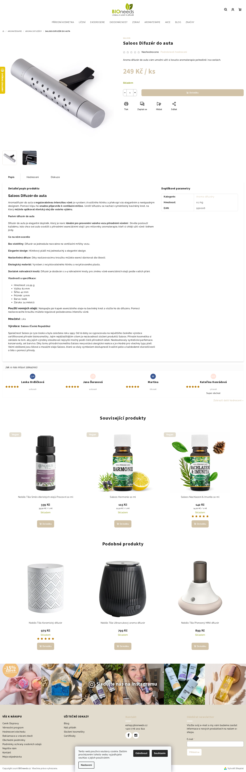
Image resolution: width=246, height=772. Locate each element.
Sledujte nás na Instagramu (126, 684)
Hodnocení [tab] (33, 177)
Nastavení (86, 765)
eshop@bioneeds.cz (136, 725)
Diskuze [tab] (55, 177)
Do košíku (194, 93)
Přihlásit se (194, 752)
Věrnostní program (13, 727)
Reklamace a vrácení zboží (17, 736)
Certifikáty (70, 736)
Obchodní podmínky (13, 740)
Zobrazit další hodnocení (227, 400)
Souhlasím (160, 753)
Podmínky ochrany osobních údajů (22, 744)
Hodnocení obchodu (14, 731)
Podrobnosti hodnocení (174, 52)
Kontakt (6, 752)
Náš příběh (70, 727)
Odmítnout (141, 753)
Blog (66, 723)
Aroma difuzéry (205, 196)
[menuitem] (63, 22)
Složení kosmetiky (74, 731)
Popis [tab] (11, 177)
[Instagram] (136, 735)
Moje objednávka (12, 756)
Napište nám (9, 748)
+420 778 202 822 (135, 728)
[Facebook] (128, 735)
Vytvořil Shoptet (236, 768)
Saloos (127, 38)
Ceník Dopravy (10, 723)
